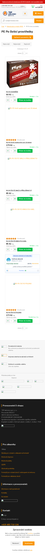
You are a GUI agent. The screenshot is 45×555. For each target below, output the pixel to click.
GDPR (3, 465)
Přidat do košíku (25, 100)
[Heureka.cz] (7, 270)
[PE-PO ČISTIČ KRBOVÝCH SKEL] (22, 221)
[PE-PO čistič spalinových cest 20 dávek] (22, 122)
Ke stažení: (4, 497)
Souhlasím (29, 543)
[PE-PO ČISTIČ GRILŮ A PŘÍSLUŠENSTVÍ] (22, 172)
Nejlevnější (16, 44)
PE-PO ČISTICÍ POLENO (13, 312)
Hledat (39, 21)
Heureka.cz (21, 270)
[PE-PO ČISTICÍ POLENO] (22, 292)
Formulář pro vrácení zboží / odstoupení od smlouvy (18, 472)
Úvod (2, 26)
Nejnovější (6, 44)
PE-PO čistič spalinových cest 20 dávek (19, 142)
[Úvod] (10, 13)
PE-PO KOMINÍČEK (12, 92)
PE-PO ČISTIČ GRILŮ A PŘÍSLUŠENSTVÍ (19, 190)
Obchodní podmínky (7, 469)
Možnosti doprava (7, 457)
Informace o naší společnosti (10, 489)
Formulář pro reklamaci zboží (10, 476)
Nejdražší (27, 44)
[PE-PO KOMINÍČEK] (22, 74)
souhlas (30, 533)
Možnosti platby (6, 461)
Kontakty (4, 493)
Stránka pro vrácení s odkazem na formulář (15, 453)
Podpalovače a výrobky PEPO (15, 26)
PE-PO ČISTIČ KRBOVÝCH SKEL (16, 241)
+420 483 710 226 (6, 6)
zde (31, 550)
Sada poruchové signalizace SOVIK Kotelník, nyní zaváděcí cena (22, 2)
